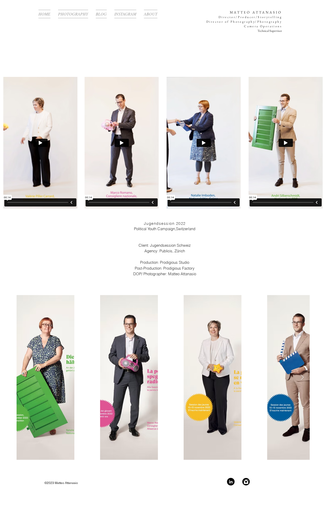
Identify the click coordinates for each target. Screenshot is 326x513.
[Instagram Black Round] (246, 482)
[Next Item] (302, 377)
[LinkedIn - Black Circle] (231, 482)
